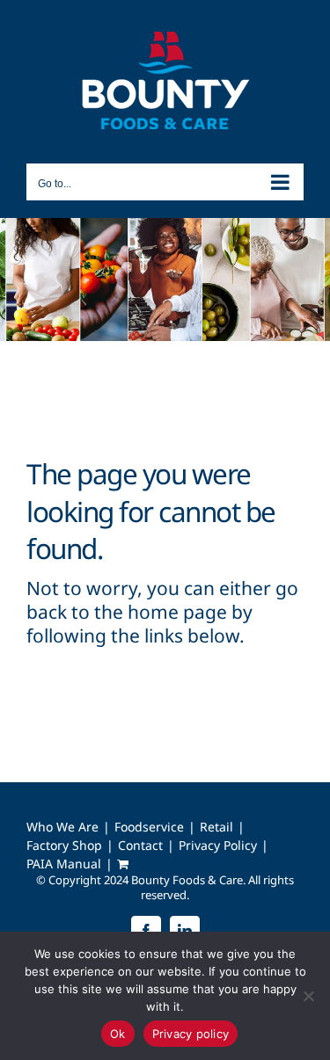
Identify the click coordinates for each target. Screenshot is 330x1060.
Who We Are (62, 827)
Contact (140, 845)
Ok (118, 1034)
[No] (308, 996)
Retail (216, 827)
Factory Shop (64, 845)
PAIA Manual (63, 864)
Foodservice (149, 827)
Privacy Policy (218, 845)
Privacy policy (191, 1034)
